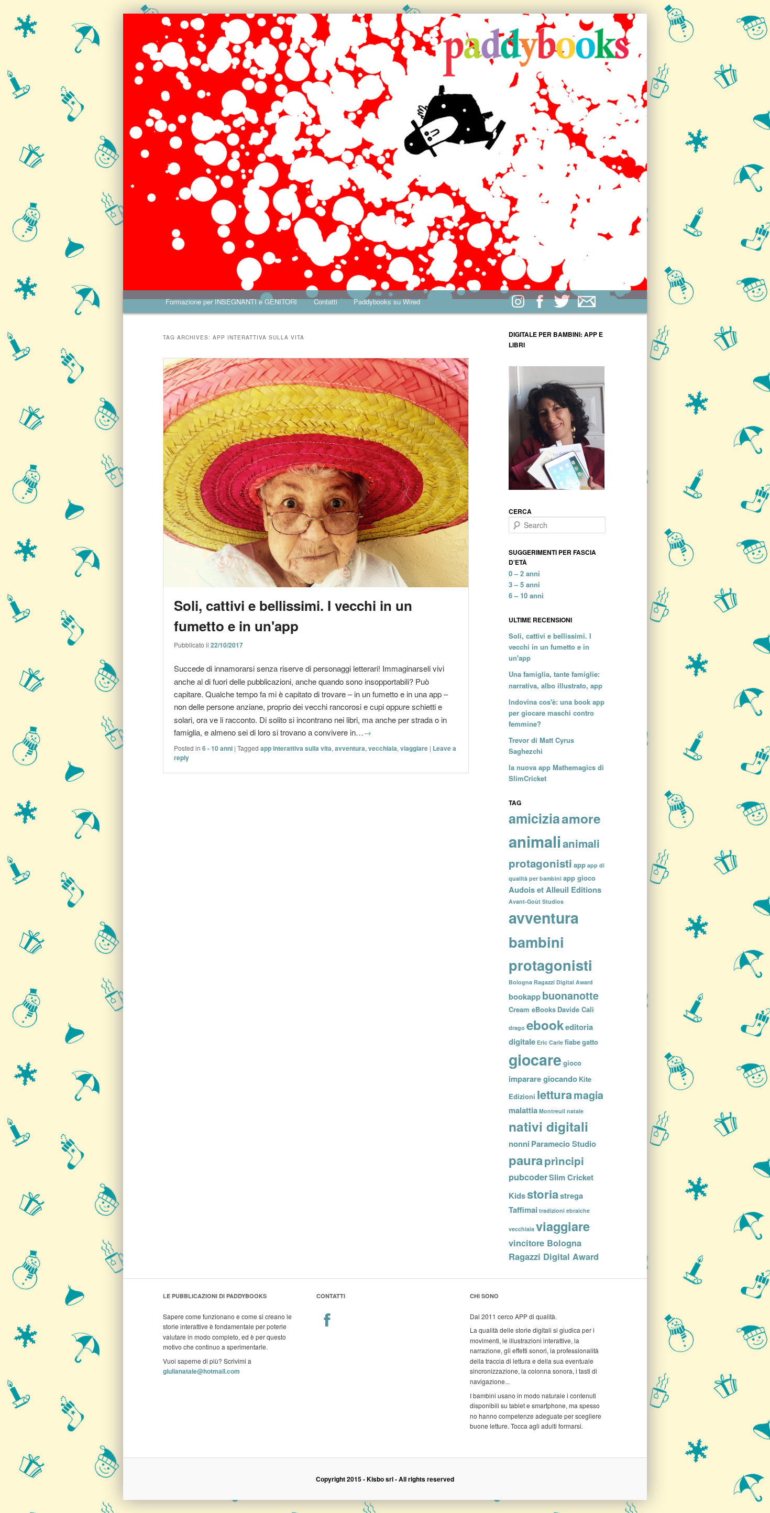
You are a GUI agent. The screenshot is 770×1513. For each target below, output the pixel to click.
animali (535, 841)
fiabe (572, 1042)
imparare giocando (543, 1078)
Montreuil (552, 1111)
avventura (350, 748)
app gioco (579, 878)
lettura (554, 1094)
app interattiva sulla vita (296, 748)
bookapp (525, 996)
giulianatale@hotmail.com (201, 1371)
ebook (545, 1025)
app (580, 865)
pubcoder (528, 1177)
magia (588, 1095)
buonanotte (570, 995)
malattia (523, 1110)
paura (526, 1160)
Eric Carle (550, 1042)
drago (517, 1028)
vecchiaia (382, 748)
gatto (590, 1042)
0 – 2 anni (524, 573)
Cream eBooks (532, 1009)
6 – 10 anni (526, 595)
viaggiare (414, 748)
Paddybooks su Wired (387, 301)
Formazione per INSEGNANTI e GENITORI (231, 301)
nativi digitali (548, 1126)
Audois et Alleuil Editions (555, 889)
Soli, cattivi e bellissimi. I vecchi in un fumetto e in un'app (550, 647)
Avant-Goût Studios (536, 901)
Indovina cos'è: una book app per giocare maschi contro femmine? (556, 713)
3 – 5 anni (524, 584)
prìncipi (564, 1160)
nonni (519, 1143)
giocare (535, 1059)
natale (575, 1111)
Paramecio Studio (563, 1143)
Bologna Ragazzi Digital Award (551, 982)
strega (571, 1195)
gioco (572, 1063)
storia (542, 1194)
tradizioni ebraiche (564, 1210)
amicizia (534, 818)
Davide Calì (575, 1009)
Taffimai (523, 1209)
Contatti (325, 301)
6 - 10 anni (217, 748)
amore (581, 818)
